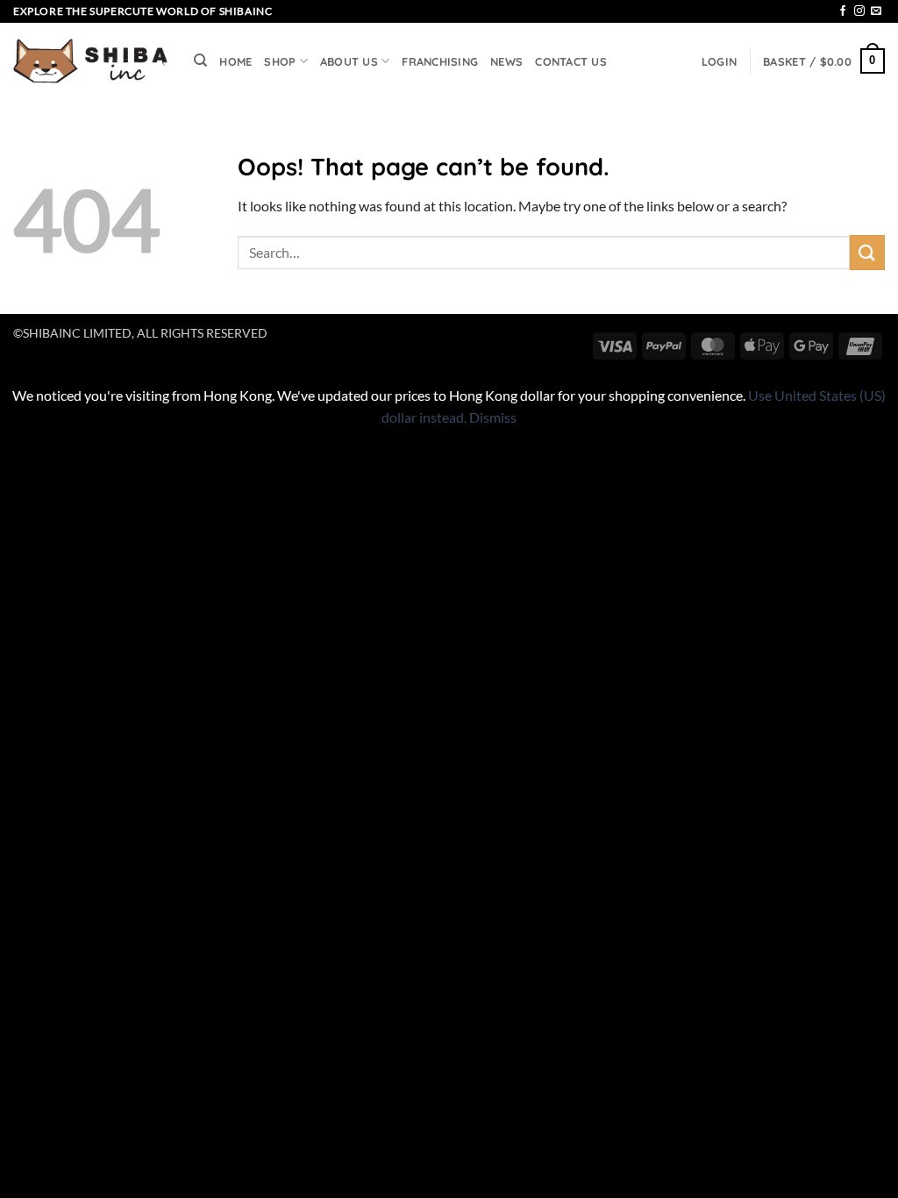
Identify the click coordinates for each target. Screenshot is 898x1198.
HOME (235, 61)
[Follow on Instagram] (859, 11)
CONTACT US (571, 61)
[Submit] (867, 252)
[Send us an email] (876, 11)
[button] (719, 61)
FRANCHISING (440, 61)
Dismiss (493, 417)
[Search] (200, 60)
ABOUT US (349, 61)
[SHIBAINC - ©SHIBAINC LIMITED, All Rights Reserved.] (90, 61)
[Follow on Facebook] (842, 11)
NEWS (506, 61)
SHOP (280, 61)
